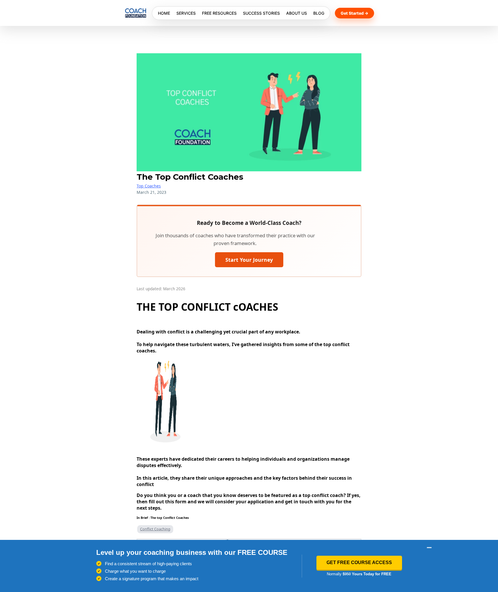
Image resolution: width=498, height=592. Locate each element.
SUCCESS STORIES (261, 13)
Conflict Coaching (155, 529)
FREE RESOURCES (219, 13)
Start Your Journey (249, 259)
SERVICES (186, 13)
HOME (164, 13)
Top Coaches (149, 186)
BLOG (318, 13)
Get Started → (354, 13)
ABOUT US (296, 13)
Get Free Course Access (359, 562)
